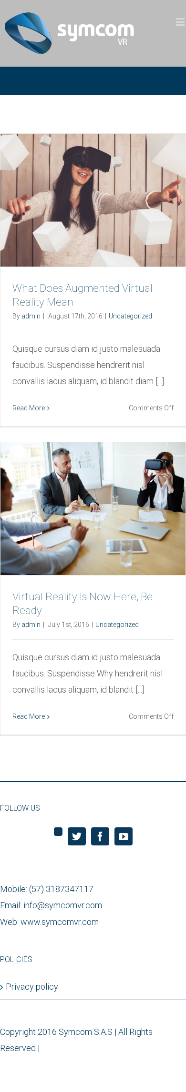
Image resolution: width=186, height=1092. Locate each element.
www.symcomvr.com (60, 922)
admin (31, 316)
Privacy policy (32, 987)
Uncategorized (130, 316)
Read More (28, 408)
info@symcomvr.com (62, 905)
